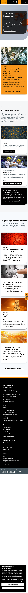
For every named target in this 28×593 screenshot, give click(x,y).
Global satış (16, 2)
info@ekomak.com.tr (9, 401)
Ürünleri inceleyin (9, 151)
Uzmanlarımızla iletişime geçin (12, 91)
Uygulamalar (7, 172)
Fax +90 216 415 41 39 (10, 399)
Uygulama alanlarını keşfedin (12, 183)
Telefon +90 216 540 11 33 (11, 396)
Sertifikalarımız (13, 471)
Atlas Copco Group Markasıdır (8, 472)
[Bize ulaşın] (19, 2)
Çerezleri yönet (19, 469)
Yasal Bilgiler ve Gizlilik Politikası (8, 469)
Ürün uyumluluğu (5, 471)
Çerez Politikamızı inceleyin (16, 581)
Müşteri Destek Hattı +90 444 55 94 (13, 394)
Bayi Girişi (19, 471)
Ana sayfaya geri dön (10, 30)
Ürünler (5, 143)
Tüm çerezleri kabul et (13, 584)
